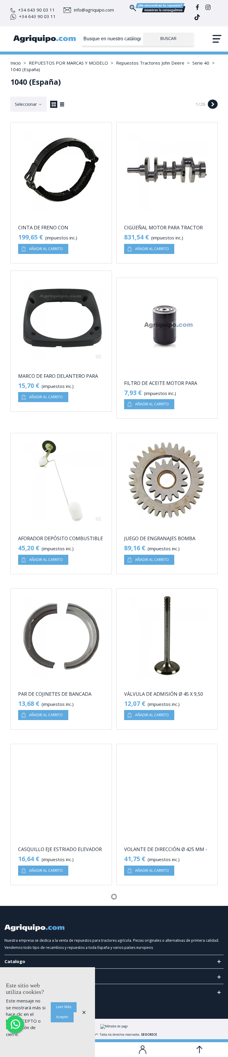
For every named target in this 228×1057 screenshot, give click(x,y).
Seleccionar (26, 104)
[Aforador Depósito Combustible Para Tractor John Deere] (61, 480)
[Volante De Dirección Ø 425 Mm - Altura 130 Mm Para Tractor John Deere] (167, 791)
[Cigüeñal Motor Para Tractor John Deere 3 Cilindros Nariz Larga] (167, 169)
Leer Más (63, 1006)
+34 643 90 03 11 (36, 10)
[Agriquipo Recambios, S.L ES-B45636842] (44, 39)
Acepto (62, 1016)
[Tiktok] (197, 18)
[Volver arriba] (199, 1049)
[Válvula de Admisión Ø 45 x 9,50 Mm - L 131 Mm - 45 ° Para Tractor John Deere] (167, 636)
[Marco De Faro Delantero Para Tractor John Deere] (61, 318)
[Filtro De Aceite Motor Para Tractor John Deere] (167, 325)
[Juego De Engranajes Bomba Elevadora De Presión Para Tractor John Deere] (167, 480)
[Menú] (217, 39)
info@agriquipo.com (94, 10)
